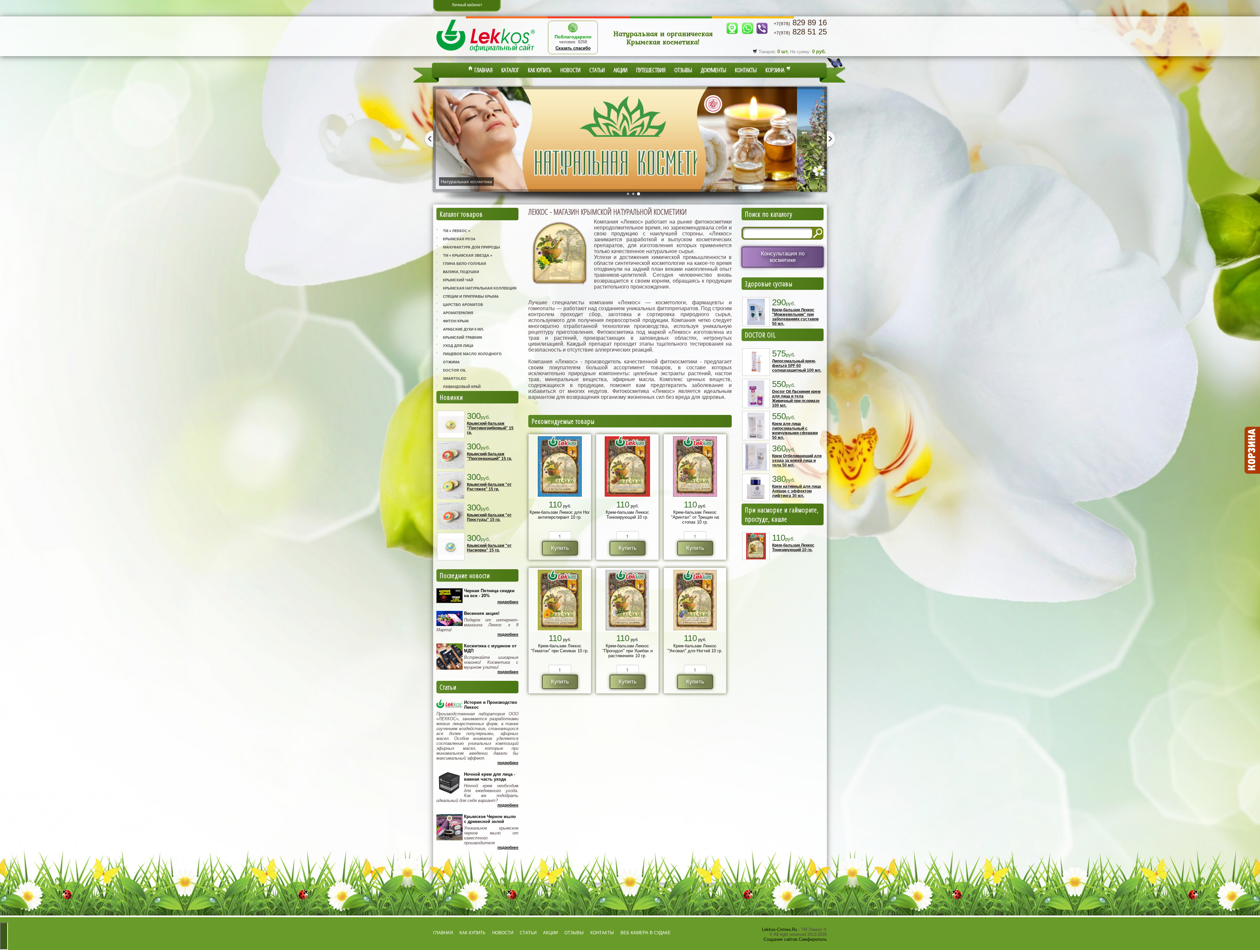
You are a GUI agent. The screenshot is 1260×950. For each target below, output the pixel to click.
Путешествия (650, 70)
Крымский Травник (462, 337)
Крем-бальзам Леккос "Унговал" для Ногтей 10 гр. (695, 648)
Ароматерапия (458, 313)
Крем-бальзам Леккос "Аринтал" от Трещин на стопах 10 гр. (695, 517)
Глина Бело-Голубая (464, 264)
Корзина (776, 70)
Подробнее (507, 602)
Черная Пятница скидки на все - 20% (489, 593)
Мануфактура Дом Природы (471, 247)
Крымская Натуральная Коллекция (479, 288)
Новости (570, 70)
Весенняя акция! (481, 613)
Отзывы (683, 70)
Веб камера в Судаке (645, 932)
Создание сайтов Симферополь (795, 939)
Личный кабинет (467, 5)
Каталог (510, 70)
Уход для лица (458, 346)
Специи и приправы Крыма (471, 296)
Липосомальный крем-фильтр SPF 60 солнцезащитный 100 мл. (796, 366)
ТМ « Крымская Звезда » (467, 255)
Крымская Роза (459, 239)
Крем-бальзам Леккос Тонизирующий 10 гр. (627, 515)
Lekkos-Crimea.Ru (779, 929)
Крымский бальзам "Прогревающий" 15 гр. (489, 456)
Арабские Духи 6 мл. (463, 329)
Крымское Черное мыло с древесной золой (490, 819)
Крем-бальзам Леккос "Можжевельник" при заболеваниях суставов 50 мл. (795, 317)
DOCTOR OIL (760, 334)
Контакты (746, 70)
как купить (472, 932)
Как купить (540, 70)
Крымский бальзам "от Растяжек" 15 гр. (489, 486)
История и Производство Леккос (490, 705)
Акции (620, 70)
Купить (560, 548)
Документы (713, 70)
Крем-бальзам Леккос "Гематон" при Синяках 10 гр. (560, 648)
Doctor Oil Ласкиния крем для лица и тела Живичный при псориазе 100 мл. (796, 398)
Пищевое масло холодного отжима (472, 358)
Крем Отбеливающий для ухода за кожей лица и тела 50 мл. (797, 460)
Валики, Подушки (461, 272)
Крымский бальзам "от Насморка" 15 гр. (489, 547)
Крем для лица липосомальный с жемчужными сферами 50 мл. (795, 430)
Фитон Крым (456, 321)
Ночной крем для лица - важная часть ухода (489, 777)
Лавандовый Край (462, 387)
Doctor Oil (454, 370)
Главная (483, 70)
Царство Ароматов (463, 305)
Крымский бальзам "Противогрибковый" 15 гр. (490, 428)
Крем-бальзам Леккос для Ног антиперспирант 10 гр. (560, 515)
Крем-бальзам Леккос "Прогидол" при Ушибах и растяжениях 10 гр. (627, 650)
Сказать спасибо (573, 48)
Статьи (597, 70)
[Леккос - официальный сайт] (485, 52)
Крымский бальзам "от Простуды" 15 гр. (489, 517)
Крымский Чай (458, 280)
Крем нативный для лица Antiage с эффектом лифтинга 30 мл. (796, 491)
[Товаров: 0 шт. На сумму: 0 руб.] (1252, 450)
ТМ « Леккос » (456, 231)
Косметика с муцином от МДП (490, 648)
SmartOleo (454, 378)
